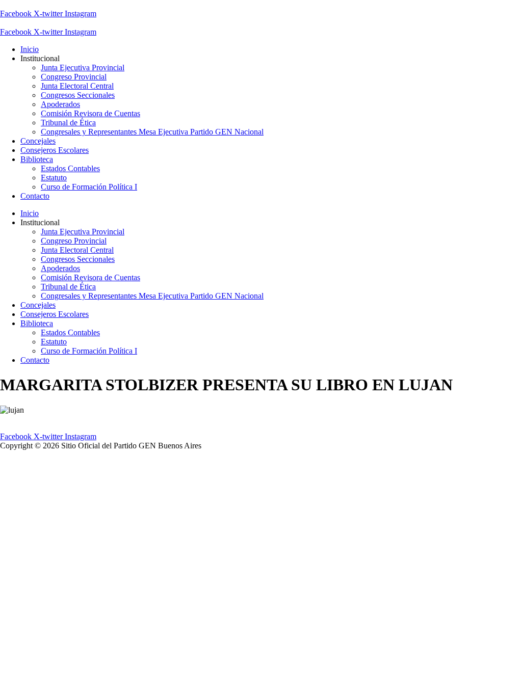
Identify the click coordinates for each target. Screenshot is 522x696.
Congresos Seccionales (78, 95)
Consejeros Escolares (54, 150)
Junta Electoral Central (77, 86)
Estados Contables (70, 168)
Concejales (38, 141)
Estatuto (54, 177)
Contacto (34, 196)
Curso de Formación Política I (89, 186)
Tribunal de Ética (68, 122)
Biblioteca (36, 159)
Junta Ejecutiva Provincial (82, 67)
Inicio (29, 49)
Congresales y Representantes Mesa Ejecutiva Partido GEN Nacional (152, 131)
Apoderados (60, 104)
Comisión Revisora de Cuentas (90, 113)
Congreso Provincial (74, 76)
